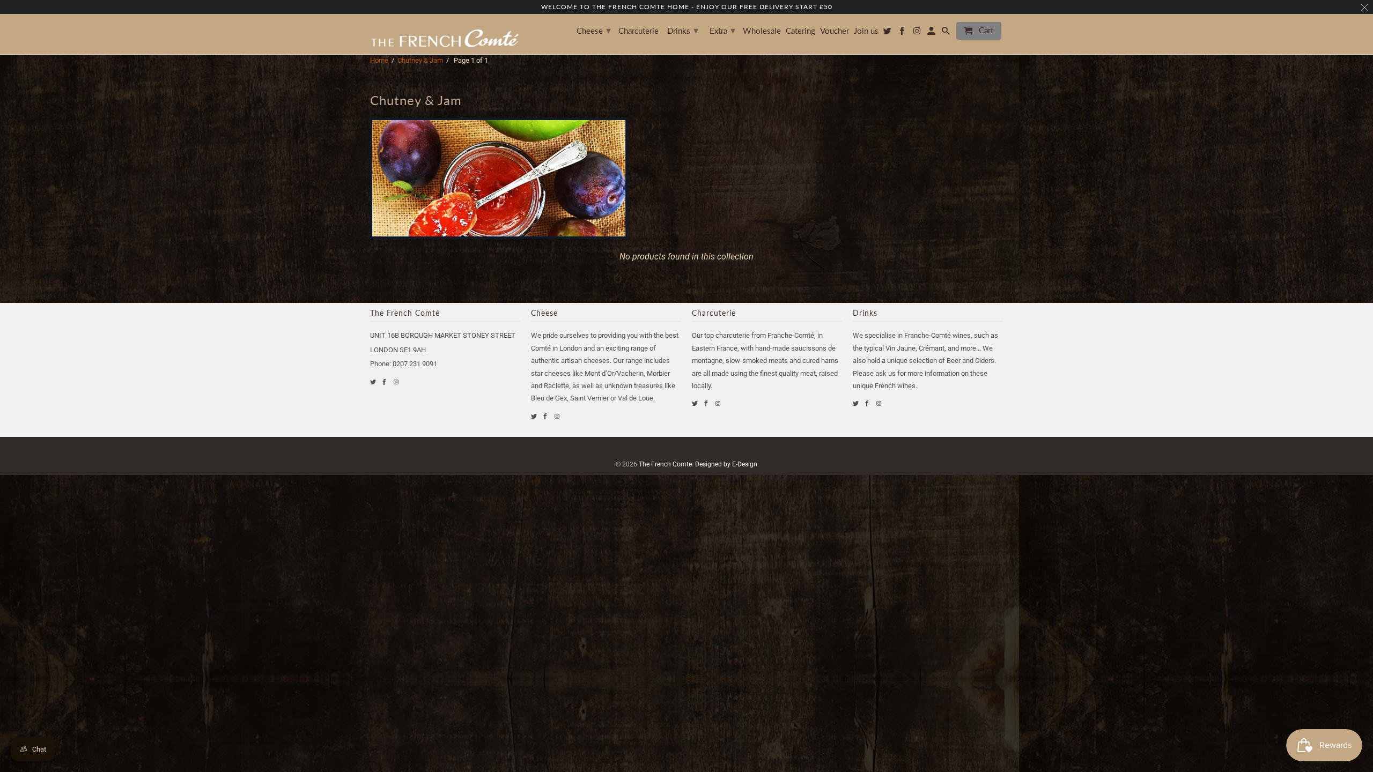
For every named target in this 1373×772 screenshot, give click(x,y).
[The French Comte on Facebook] (384, 381)
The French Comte (665, 464)
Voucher (834, 30)
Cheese (594, 30)
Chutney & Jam (420, 60)
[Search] (946, 33)
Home (379, 60)
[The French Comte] (445, 34)
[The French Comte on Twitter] (373, 381)
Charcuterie (638, 30)
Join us (866, 30)
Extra (722, 30)
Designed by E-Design (726, 464)
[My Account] (932, 33)
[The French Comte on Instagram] (396, 381)
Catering (800, 30)
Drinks (682, 30)
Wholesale (762, 30)
